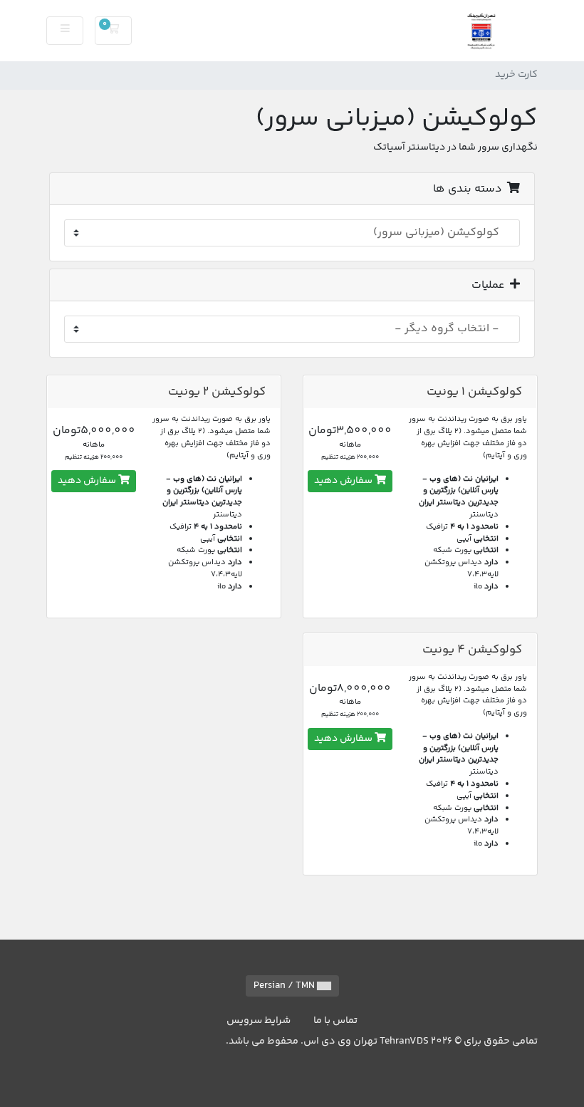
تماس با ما (335, 1021)
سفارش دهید (344, 481)
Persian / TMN (285, 986)
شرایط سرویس (258, 1021)
